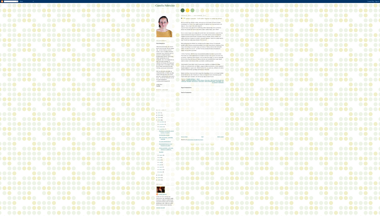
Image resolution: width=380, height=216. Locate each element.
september (162, 129)
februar (161, 169)
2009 (159, 180)
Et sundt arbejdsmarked (165, 141)
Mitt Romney (195, 81)
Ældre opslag (220, 136)
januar (161, 172)
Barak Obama (200, 80)
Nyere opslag (184, 136)
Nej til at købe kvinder (164, 135)
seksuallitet (218, 81)
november (161, 124)
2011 (159, 175)
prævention (201, 81)
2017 (159, 112)
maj (160, 162)
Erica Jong (207, 80)
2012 (159, 120)
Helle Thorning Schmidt (215, 80)
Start (202, 136)
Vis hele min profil (160, 207)
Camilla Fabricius (165, 5)
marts (160, 167)
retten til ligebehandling (210, 81)
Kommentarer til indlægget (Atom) (195, 139)
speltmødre (221, 82)
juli (160, 157)
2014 (159, 115)
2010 (159, 177)
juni (160, 160)
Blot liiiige (161, 152)
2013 (159, 117)
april (160, 164)
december (161, 122)
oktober (161, 126)
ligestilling (189, 81)
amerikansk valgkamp (191, 80)
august (161, 155)
